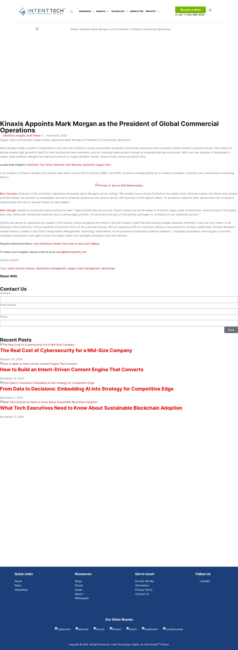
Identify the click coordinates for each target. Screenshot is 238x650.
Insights (101, 11)
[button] (20, 280)
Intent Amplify (152, 644)
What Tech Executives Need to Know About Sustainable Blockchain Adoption (91, 408)
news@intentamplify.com (71, 252)
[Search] (71, 11)
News (18, 585)
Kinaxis (30, 268)
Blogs (78, 581)
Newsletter (136, 11)
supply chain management (84, 268)
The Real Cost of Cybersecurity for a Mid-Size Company (66, 350)
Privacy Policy (144, 589)
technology (108, 268)
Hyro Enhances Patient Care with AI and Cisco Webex (66, 243)
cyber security (16, 268)
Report (79, 594)
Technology (118, 11)
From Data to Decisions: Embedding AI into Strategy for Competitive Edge (87, 389)
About (18, 581)
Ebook (79, 585)
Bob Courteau (8, 193)
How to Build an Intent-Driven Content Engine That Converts (71, 369)
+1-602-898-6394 (193, 14)
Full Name (5, 293)
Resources (85, 11)
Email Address (8, 304)
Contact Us (142, 594)
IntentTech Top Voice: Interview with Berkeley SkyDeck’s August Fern (68, 164)
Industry (151, 11)
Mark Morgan (8, 210)
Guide (78, 589)
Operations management (51, 268)
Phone (3, 316)
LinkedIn (205, 581)
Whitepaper (82, 598)
